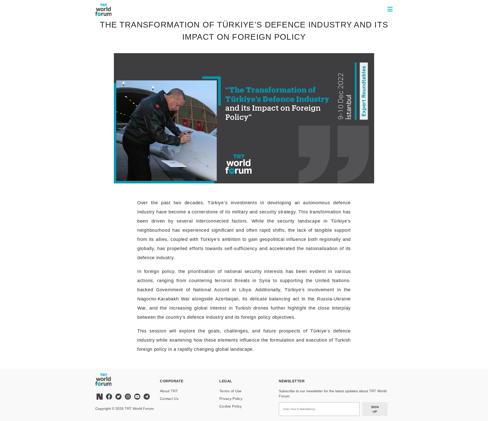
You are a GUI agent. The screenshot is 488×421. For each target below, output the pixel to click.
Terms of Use (230, 391)
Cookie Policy (230, 406)
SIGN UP (375, 409)
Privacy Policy (230, 399)
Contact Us (169, 399)
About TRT (169, 391)
